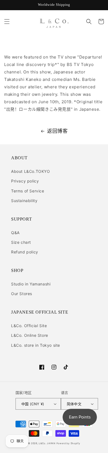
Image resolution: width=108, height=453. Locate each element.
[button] (7, 21)
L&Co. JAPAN (47, 443)
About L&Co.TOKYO (30, 171)
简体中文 (74, 404)
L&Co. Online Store (29, 335)
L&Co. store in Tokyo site (35, 345)
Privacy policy (25, 181)
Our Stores (21, 293)
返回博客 (57, 131)
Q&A (15, 232)
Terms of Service (27, 191)
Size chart (21, 242)
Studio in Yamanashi (30, 284)
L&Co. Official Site (29, 325)
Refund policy (24, 252)
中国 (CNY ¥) (32, 404)
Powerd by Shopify (68, 443)
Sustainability (24, 200)
